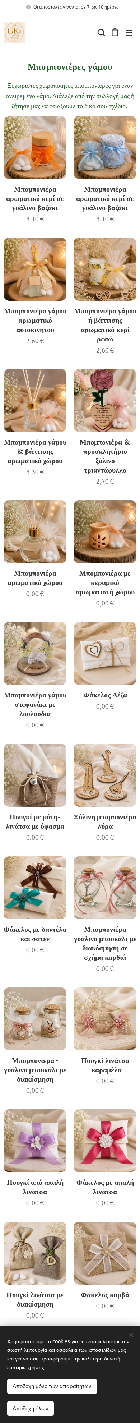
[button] (100, 32)
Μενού (129, 32)
